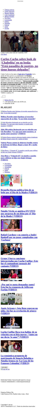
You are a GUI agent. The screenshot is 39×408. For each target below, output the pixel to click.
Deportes (7, 23)
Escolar (7, 28)
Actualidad (8, 167)
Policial (7, 25)
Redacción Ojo (9, 100)
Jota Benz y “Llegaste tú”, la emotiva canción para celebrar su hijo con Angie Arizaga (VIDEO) (18, 158)
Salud (6, 27)
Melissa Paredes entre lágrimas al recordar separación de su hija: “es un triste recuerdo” (18, 118)
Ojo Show (8, 18)
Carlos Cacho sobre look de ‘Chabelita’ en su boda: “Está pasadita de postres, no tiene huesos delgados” (19, 64)
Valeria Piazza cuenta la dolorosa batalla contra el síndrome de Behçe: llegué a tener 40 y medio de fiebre (19, 145)
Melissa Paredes (9, 16)
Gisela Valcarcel (9, 11)
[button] (19, 41)
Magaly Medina (9, 13)
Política (7, 21)
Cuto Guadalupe (9, 15)
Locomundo (8, 20)
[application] (19, 41)
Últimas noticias (9, 10)
